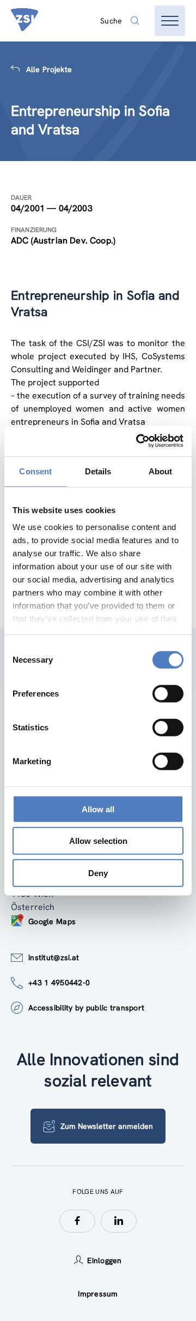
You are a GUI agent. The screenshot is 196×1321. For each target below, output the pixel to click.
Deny (98, 872)
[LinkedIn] (119, 1221)
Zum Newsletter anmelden (106, 1126)
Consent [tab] (35, 470)
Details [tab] (98, 470)
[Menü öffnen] (170, 20)
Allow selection (98, 841)
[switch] (167, 693)
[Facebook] (77, 1221)
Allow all (98, 808)
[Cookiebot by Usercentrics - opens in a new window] (138, 441)
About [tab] (161, 470)
